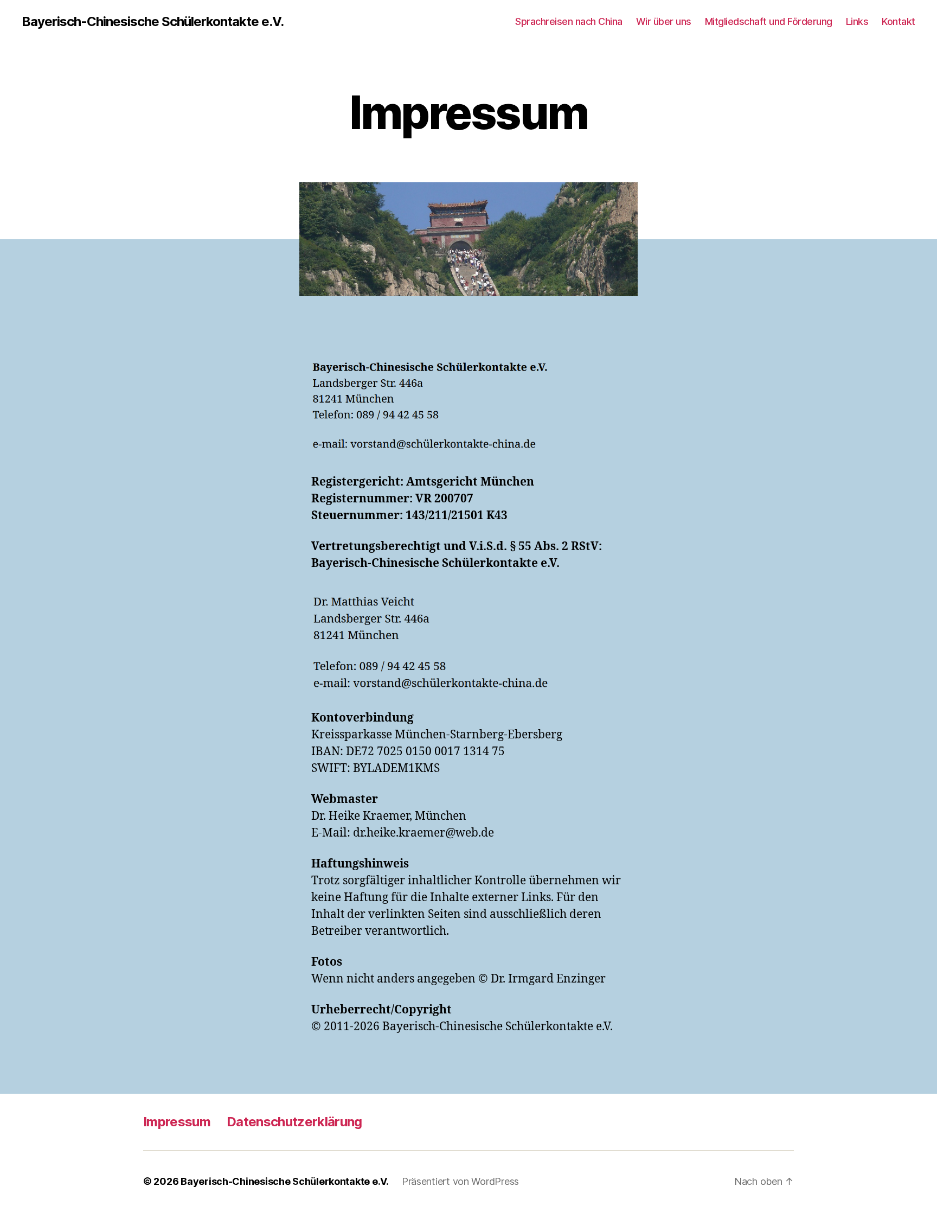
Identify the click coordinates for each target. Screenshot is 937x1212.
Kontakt (898, 21)
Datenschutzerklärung (294, 1122)
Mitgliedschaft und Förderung (768, 21)
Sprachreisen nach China (568, 21)
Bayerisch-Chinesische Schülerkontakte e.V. (153, 21)
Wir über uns (663, 21)
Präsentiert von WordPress (460, 1181)
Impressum (176, 1122)
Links (857, 21)
